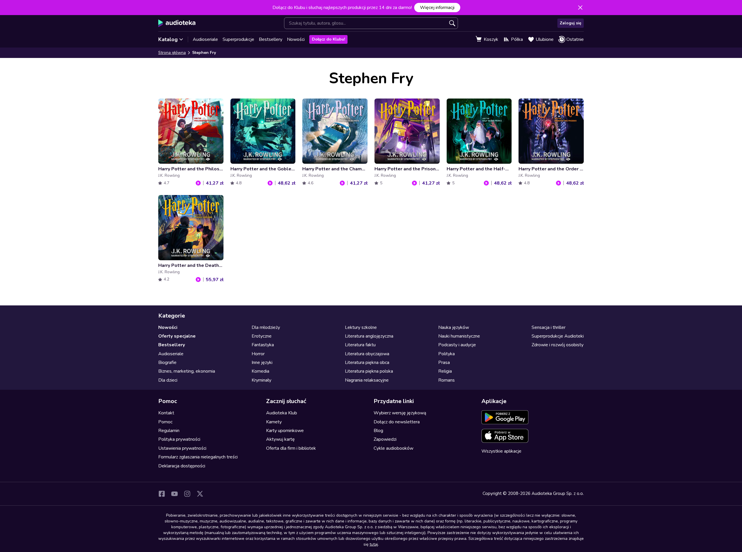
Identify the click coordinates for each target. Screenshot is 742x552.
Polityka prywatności (179, 439)
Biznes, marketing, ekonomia (186, 371)
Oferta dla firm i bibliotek (291, 448)
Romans (446, 380)
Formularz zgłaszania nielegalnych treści (198, 457)
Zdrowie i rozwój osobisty (557, 345)
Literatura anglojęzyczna (369, 336)
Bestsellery (270, 39)
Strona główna (172, 52)
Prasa (444, 362)
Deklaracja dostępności (181, 466)
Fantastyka (263, 345)
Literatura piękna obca (367, 362)
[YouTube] (174, 493)
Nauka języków (453, 327)
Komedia (260, 371)
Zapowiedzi (385, 439)
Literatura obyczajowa (367, 354)
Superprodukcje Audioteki (558, 336)
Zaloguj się (570, 23)
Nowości (296, 39)
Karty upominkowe (285, 430)
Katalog (168, 39)
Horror (258, 354)
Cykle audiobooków (393, 448)
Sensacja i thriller (548, 327)
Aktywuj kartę (280, 439)
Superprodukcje (238, 39)
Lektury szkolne (361, 327)
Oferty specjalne (177, 336)
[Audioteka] (177, 23)
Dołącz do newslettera (397, 422)
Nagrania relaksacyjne (367, 380)
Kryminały (261, 380)
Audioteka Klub (281, 413)
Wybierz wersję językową (400, 413)
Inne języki (262, 362)
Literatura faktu (360, 345)
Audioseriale (205, 39)
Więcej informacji (437, 7)
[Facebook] (161, 493)
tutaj (374, 544)
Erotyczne (262, 336)
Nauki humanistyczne (459, 336)
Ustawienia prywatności (182, 448)
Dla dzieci (167, 380)
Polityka (446, 354)
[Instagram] (187, 493)
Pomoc (165, 422)
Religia (445, 371)
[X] (200, 493)
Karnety (274, 422)
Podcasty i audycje (457, 345)
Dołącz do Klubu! (328, 39)
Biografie (167, 362)
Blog (378, 430)
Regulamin (168, 430)
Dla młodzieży (266, 327)
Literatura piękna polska (369, 371)
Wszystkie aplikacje (501, 451)
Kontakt (166, 413)
